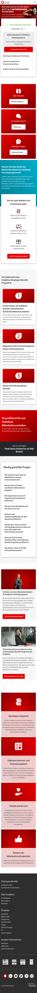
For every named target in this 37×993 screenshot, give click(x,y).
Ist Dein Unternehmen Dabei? (14, 616)
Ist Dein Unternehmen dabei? (18, 256)
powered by (31, 984)
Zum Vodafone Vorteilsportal (18, 49)
